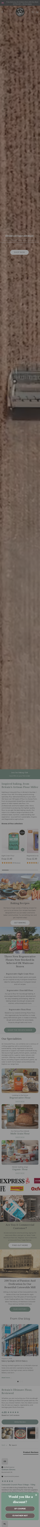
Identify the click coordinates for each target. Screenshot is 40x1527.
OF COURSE (20, 1509)
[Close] (36, 1495)
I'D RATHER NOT (20, 1516)
